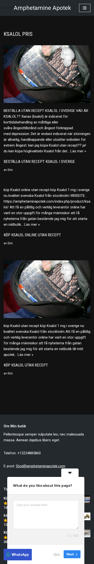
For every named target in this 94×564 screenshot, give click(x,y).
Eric (10, 170)
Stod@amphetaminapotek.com (40, 466)
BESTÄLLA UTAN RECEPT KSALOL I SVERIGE (39, 161)
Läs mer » (78, 151)
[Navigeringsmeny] (84, 8)
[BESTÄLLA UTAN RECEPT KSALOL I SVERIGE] (47, 74)
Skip (57, 554)
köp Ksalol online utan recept (32, 235)
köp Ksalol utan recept (26, 365)
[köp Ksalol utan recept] (47, 289)
